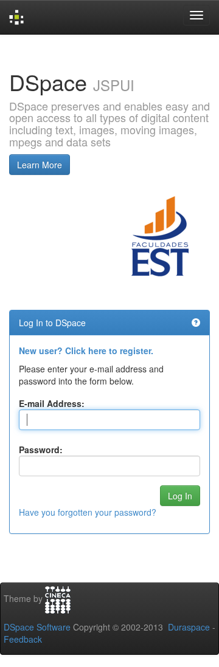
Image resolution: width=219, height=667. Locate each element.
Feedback (23, 639)
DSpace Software (37, 627)
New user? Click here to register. (86, 350)
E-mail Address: (52, 403)
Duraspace (189, 627)
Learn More (39, 165)
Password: (41, 449)
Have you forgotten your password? (87, 512)
